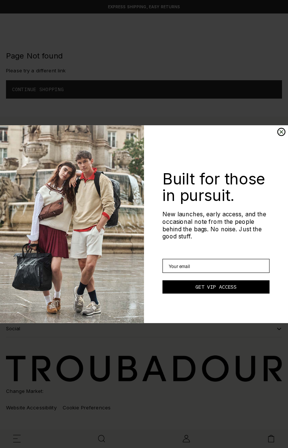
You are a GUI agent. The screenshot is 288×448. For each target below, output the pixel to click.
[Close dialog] (281, 132)
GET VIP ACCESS (216, 286)
